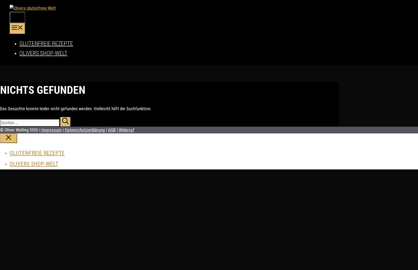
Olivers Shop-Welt (43, 53)
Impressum (51, 130)
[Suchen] (65, 122)
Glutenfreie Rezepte (46, 43)
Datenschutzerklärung (85, 130)
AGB (112, 130)
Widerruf (126, 130)
